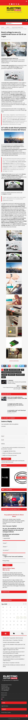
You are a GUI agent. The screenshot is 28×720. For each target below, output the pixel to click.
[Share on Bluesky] (23, 366)
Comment (3, 426)
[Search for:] (14, 23)
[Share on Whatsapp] (16, 366)
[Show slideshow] (14, 360)
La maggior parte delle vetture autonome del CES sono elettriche (15, 404)
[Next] (24, 477)
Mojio (3, 377)
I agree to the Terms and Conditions (13, 556)
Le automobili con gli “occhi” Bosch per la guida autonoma (16, 411)
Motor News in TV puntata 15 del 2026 (11, 662)
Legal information (4, 706)
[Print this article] (14, 366)
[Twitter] (16, 4)
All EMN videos (8, 489)
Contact (2, 697)
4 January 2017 (11, 406)
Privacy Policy (6, 560)
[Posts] (5, 633)
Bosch (6, 369)
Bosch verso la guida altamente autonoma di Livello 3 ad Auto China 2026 (17, 398)
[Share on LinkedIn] (7, 366)
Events (7, 27)
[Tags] (14, 633)
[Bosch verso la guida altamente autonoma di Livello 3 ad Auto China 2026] (4, 399)
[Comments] (22, 633)
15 (21, 617)
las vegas (4, 374)
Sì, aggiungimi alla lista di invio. (9, 451)
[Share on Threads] (25, 366)
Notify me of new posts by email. (10, 455)
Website (3, 443)
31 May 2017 (11, 413)
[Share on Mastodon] (18, 366)
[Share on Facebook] (2, 366)
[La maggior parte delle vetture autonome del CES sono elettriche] (4, 405)
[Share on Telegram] (21, 366)
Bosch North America (14, 369)
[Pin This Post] (9, 366)
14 (17, 617)
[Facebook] (9, 4)
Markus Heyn (12, 374)
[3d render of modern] (14, 278)
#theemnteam (4, 695)
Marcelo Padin (4, 692)
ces (22, 369)
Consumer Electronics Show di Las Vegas (11, 372)
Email (2, 439)
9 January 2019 (5, 39)
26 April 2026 (11, 399)
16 (24, 617)
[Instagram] (14, 4)
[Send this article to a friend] (11, 366)
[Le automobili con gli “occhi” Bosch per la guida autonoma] (4, 412)
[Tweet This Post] (5, 366)
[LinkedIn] (18, 4)
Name (2, 436)
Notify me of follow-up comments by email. (12, 453)
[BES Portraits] (14, 310)
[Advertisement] (14, 15)
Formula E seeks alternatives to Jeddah (11, 642)
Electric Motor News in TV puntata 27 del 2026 (13, 640)
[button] (26, 1)
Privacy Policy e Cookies (6, 712)
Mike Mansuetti (20, 374)
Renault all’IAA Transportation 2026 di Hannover (13, 638)
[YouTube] (12, 4)
